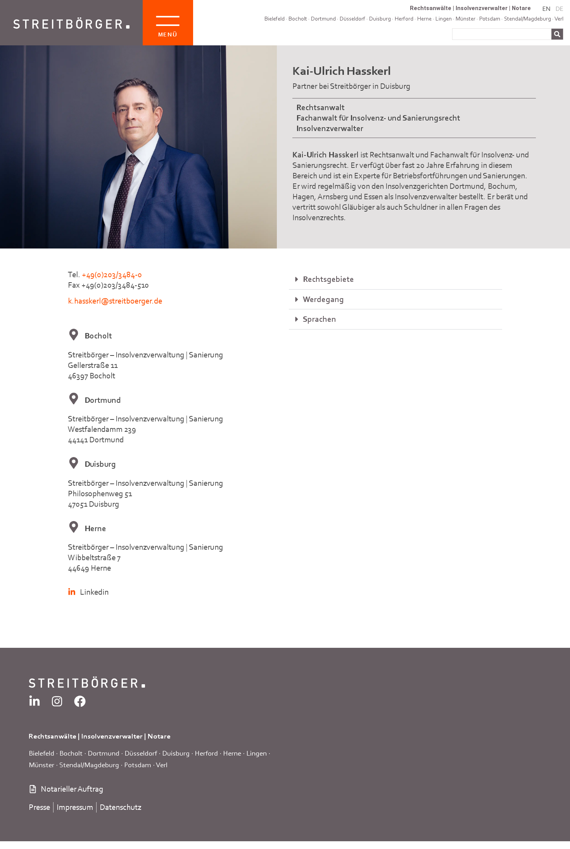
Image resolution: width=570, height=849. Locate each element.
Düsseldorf (352, 18)
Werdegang (323, 299)
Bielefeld (274, 18)
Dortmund (323, 18)
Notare (521, 8)
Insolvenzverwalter (482, 8)
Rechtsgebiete (328, 279)
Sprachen (319, 319)
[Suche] (557, 34)
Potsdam (137, 764)
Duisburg (380, 18)
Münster (41, 764)
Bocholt (297, 18)
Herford (404, 18)
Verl (558, 18)
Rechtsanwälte (430, 8)
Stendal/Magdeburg (89, 764)
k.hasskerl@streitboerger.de (115, 301)
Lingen (256, 753)
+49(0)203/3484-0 (112, 274)
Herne (232, 753)
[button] (395, 279)
